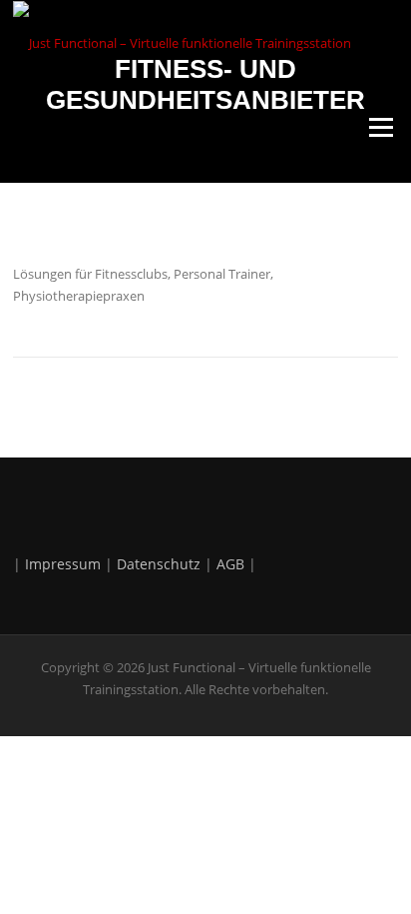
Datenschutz (159, 563)
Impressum (63, 563)
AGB (230, 563)
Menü (380, 128)
